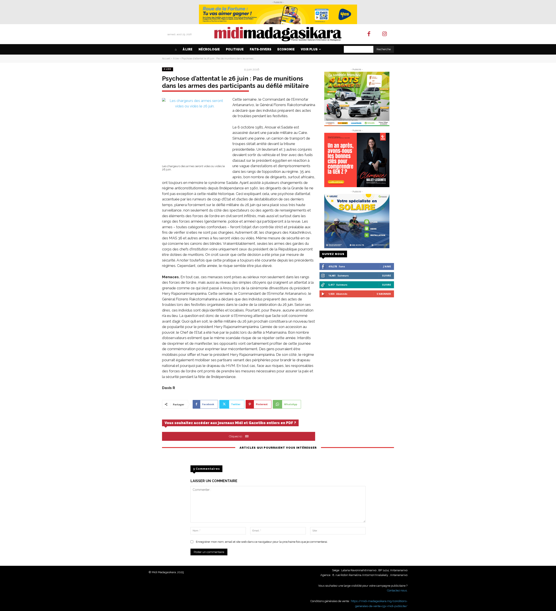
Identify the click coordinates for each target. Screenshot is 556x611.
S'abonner (384, 293)
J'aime (387, 266)
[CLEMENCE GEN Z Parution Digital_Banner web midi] (356, 160)
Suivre (386, 275)
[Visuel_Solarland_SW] (356, 221)
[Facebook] (369, 34)
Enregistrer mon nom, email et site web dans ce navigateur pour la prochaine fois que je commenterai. (262, 541)
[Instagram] (385, 34)
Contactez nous (397, 590)
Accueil (166, 58)
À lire (176, 58)
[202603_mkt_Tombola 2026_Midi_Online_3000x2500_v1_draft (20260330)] (356, 99)
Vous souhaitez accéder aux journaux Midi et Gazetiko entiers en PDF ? (230, 423)
